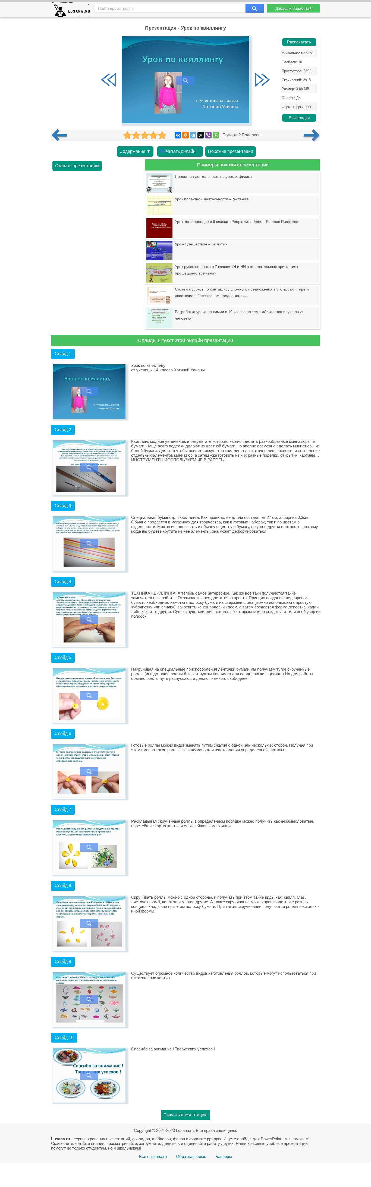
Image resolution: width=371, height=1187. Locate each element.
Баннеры (223, 1156)
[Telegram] (193, 135)
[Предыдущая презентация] (61, 135)
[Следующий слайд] (262, 80)
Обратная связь (191, 1156)
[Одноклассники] (185, 135)
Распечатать (299, 42)
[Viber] (208, 135)
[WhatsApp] (216, 135)
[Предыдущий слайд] (108, 80)
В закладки (299, 118)
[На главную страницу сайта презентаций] (73, 11)
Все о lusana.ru (153, 1156)
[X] (200, 135)
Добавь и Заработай (293, 8)
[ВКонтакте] (178, 135)
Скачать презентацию (77, 165)
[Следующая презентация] (312, 135)
